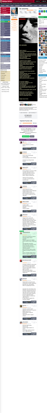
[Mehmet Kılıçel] (46, 43)
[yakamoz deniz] (42, 41)
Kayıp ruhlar (42, 69)
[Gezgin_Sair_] (46, 54)
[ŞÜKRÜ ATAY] (42, 38)
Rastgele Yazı (4, 59)
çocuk (23, 64)
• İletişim (8, 87)
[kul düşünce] (44, 50)
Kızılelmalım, (25, 187)
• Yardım (5, 87)
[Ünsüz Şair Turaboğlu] (46, 52)
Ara (2, 18)
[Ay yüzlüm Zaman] (44, 38)
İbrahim (41, 65)
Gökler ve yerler (43, 71)
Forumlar (3, 28)
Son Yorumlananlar (5, 51)
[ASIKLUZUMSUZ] (24, 105)
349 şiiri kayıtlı (14, 19)
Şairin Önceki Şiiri (23, 112)
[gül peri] (40, 38)
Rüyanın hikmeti (43, 60)
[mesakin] (21, 105)
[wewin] (25, 105)
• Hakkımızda (4, 86)
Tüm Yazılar (4, 54)
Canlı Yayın (4, 75)
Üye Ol (32, 136)
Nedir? (3, 33)
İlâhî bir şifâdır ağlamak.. (42, 87)
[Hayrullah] (42, 50)
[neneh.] (40, 43)
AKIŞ (22, 5)
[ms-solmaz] (44, 52)
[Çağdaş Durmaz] (40, 45)
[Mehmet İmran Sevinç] (46, 36)
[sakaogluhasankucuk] (44, 45)
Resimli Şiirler (4, 44)
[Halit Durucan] (46, 45)
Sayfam (3, 35)
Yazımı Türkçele (5, 64)
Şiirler (3, 19)
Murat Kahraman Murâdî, (27, 260)
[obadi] (44, 41)
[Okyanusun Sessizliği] (27, 105)
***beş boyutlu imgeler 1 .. (42, 78)
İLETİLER (35, 5)
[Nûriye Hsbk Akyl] (46, 41)
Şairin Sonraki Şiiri (32, 112)
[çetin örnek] (42, 52)
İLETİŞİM (45, 5)
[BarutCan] (46, 38)
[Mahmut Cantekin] (44, 48)
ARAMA (40, 5)
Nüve (41, 68)
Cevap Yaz (34, 148)
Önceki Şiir (22, 16)
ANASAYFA (2, 5)
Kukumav (42, 64)
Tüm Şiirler (4, 38)
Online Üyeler (4, 71)
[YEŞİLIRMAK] (46, 34)
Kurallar (3, 76)
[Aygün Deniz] (40, 50)
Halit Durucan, (25, 215)
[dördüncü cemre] (42, 54)
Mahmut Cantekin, (26, 202)
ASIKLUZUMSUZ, (25, 322)
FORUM (26, 5)
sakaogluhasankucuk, (26, 233)
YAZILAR (12, 5)
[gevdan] (40, 48)
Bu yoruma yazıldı (27, 149)
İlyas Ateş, (26, 306)
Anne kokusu (42, 61)
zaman (24, 50)
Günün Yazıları (4, 57)
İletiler (3, 26)
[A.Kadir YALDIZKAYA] (46, 50)
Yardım (3, 78)
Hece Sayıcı (4, 66)
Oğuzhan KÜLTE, (25, 168)
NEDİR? (31, 5)
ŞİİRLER (7, 5)
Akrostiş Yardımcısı (5, 68)
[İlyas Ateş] (44, 36)
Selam (41, 67)
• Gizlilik (7, 86)
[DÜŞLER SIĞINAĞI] (29, 105)
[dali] (40, 52)
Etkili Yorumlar (4, 45)
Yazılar (3, 23)
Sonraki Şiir (33, 16)
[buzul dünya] (42, 43)
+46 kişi (34, 104)
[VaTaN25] (40, 54)
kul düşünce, (25, 152)
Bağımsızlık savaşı (43, 97)
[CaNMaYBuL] (40, 41)
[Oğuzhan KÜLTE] (46, 48)
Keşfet (3, 25)
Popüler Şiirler (4, 47)
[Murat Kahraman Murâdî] (42, 36)
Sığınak (41, 72)
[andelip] (44, 43)
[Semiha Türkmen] (40, 36)
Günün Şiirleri (4, 42)
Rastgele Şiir (4, 49)
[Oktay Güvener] (32, 105)
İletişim (3, 80)
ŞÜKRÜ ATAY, (25, 279)
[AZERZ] (42, 45)
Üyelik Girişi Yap (26, 136)
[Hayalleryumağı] (30, 105)
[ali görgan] (22, 105)
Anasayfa (3, 16)
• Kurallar (2, 87)
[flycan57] (42, 48)
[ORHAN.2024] (44, 54)
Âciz (40, 82)
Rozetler (3, 73)
